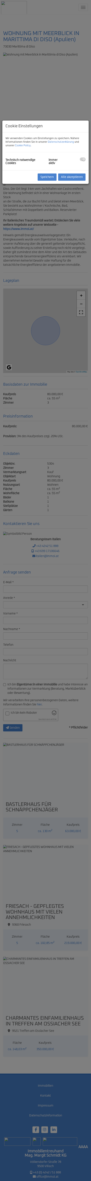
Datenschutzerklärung (61, 142)
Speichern (47, 177)
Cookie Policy (22, 145)
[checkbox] (82, 159)
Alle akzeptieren (72, 177)
